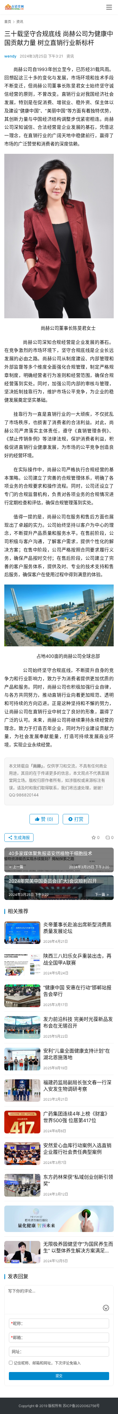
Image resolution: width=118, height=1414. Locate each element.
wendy (10, 56)
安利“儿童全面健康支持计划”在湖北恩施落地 (76, 1054)
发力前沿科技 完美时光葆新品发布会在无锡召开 (78, 1022)
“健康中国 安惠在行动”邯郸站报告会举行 (77, 991)
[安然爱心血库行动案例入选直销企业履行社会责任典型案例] (22, 1153)
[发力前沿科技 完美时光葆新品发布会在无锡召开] (22, 1027)
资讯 (70, 56)
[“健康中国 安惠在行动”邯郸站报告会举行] (22, 995)
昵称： (18, 1323)
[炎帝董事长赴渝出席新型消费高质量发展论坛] (22, 932)
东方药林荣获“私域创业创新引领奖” (78, 1180)
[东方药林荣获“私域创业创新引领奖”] (22, 1185)
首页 (7, 22)
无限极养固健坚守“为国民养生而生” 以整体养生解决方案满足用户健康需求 (78, 1247)
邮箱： (18, 1337)
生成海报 (21, 837)
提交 (59, 1376)
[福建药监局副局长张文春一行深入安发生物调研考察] (22, 1090)
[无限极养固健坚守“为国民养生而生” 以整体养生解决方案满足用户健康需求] (22, 1252)
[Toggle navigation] (109, 7)
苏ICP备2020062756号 (81, 1406)
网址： (18, 1351)
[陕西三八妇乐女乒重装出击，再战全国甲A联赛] (22, 964)
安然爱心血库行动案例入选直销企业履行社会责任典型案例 (77, 1149)
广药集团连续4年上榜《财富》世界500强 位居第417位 (76, 1117)
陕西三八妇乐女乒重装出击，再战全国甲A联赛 (77, 959)
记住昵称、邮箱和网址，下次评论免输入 (47, 1363)
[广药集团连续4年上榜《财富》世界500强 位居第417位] (22, 1122)
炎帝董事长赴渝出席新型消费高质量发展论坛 (77, 928)
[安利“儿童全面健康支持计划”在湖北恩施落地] (22, 1059)
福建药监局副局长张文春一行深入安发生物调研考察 (77, 1086)
